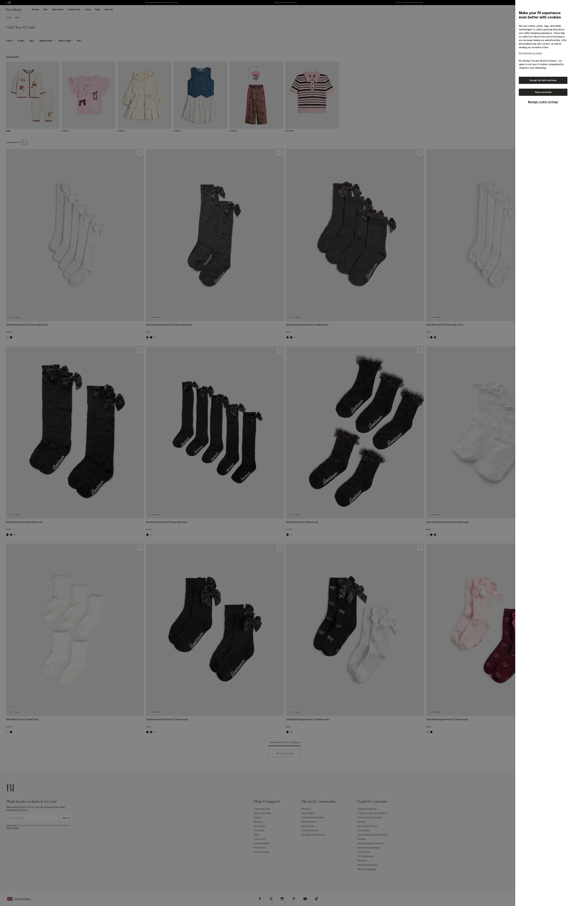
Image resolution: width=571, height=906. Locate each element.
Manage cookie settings (543, 102)
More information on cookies (530, 53)
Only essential (543, 92)
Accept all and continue (543, 80)
